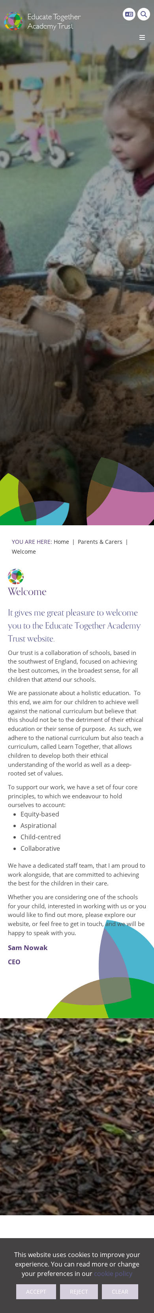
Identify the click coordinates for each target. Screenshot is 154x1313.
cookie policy (113, 1273)
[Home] (42, 22)
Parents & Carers (100, 541)
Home (61, 541)
